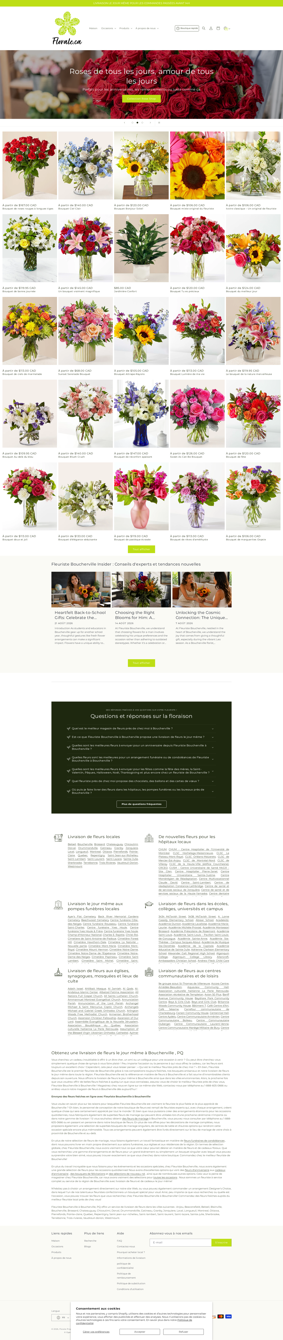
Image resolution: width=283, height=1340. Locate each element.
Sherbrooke (75, 862)
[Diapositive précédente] (124, 122)
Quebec (82, 855)
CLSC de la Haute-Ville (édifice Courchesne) (199, 864)
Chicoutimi (131, 844)
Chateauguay (114, 844)
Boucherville (85, 844)
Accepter (139, 1331)
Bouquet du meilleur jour (241, 291)
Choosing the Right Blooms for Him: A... (135, 615)
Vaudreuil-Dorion (127, 862)
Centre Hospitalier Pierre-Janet (196, 871)
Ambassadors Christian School (177, 960)
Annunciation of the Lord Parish (100, 1003)
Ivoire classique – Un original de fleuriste (251, 208)
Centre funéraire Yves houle (121, 931)
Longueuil (82, 851)
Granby (118, 848)
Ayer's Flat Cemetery (82, 916)
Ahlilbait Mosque (95, 988)
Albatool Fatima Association (116, 992)
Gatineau (106, 848)
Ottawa (107, 851)
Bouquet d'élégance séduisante (77, 539)
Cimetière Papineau (104, 956)
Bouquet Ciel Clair (69, 208)
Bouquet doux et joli (15, 539)
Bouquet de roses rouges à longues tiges (27, 208)
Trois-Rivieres (107, 862)
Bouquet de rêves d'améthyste (189, 539)
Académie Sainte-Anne (192, 938)
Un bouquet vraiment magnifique (79, 291)
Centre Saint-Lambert (196, 882)
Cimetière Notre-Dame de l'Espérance (92, 953)
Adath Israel (75, 988)
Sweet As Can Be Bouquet (186, 456)
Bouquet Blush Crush (71, 456)
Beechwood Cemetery (95, 920)
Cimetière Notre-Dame (123, 949)
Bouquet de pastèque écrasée (132, 539)
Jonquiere (132, 848)
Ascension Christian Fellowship (97, 1018)
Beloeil (72, 844)
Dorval (72, 848)
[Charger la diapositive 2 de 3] (137, 122)
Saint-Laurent (95, 858)
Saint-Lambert (77, 858)
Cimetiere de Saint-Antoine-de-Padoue (92, 938)
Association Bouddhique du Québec (94, 1025)
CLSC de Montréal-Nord (199, 860)
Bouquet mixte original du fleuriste (192, 208)
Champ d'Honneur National (85, 934)
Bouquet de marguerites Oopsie (246, 539)
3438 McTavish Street (202, 916)
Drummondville (88, 848)
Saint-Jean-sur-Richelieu (123, 855)
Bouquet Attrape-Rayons (129, 374)
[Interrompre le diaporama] (158, 122)
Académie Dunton (170, 923)
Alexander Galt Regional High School (191, 953)
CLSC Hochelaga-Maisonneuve (193, 853)
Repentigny (98, 855)
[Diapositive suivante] (150, 122)
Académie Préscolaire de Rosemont (193, 931)
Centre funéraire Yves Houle (107, 927)
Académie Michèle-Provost (184, 927)
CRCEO (163, 867)
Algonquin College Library (192, 956)
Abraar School (205, 920)
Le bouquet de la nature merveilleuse (249, 374)
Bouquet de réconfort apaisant (133, 456)
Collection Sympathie (141, 98)
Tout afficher (141, 549)
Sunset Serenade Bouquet (74, 374)
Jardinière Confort (125, 291)
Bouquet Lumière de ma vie (187, 374)
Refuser (183, 1331)
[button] (108, 28)
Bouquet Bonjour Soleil (128, 208)
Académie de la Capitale (196, 945)
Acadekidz (222, 920)
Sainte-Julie (130, 858)
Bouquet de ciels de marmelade (22, 374)
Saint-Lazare (114, 858)
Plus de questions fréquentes (141, 804)
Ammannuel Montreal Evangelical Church (94, 999)
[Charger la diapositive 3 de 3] (142, 122)
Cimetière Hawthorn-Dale (90, 942)
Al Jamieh (114, 988)
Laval (71, 851)
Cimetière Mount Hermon (92, 949)
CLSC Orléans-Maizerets (200, 856)
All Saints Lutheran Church (121, 995)
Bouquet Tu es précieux (184, 291)
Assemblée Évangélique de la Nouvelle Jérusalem (106, 1021)
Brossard (99, 844)
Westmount (75, 866)
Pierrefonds (120, 851)
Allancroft (223, 956)
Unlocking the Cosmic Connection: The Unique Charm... (200, 615)
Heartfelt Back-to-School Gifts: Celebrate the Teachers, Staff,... (80, 615)
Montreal (95, 851)
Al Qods (128, 988)
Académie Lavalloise (194, 923)
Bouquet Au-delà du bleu (17, 456)
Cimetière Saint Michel (97, 960)
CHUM (163, 849)
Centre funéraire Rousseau (99, 923)
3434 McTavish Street (172, 916)
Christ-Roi (132, 934)
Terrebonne (91, 862)
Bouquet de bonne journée (18, 291)
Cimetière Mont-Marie (102, 945)
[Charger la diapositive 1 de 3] (132, 122)
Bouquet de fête (236, 456)
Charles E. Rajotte (113, 934)
